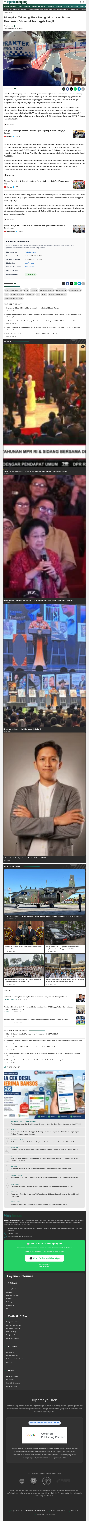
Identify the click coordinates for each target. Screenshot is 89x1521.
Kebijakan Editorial (12, 1322)
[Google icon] (63, 89)
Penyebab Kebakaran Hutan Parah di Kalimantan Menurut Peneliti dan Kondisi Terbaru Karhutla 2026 (43, 314)
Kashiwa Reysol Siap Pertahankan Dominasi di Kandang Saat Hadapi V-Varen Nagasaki (36, 1019)
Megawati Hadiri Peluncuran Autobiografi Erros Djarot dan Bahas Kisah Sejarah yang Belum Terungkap (38, 600)
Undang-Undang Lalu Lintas (13, 298)
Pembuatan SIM (61, 290)
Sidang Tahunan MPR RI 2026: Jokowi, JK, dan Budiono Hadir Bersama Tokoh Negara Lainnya (35, 471)
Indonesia (34, 290)
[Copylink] (83, 89)
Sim (37, 294)
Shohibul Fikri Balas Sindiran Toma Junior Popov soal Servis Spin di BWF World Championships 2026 (44, 1040)
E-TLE (26, 290)
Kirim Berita (10, 1352)
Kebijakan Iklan (11, 1386)
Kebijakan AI (10, 1335)
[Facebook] (67, 89)
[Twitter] (71, 89)
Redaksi (9, 1299)
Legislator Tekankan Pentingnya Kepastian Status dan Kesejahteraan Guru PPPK (41, 1204)
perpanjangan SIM (75, 290)
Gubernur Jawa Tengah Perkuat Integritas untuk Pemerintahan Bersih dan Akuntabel (42, 1142)
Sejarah (9, 1292)
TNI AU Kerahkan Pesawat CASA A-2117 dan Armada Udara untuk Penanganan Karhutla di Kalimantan (44, 916)
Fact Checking (11, 1332)
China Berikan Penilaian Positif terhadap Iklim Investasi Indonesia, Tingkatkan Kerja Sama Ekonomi (43, 1053)
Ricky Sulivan (29, 267)
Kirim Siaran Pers (12, 1355)
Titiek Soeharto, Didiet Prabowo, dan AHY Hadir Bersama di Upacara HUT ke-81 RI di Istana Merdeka (43, 327)
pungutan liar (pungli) (17, 294)
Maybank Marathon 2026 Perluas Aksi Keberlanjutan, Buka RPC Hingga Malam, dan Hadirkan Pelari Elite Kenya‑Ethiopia (38, 1008)
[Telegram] (79, 89)
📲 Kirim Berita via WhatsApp (44, 1258)
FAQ (7, 1308)
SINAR (44, 294)
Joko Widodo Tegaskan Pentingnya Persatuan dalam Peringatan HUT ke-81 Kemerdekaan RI (40, 321)
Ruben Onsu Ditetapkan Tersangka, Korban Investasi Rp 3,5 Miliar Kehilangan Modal (35, 997)
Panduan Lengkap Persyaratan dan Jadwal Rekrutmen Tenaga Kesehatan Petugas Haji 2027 (23, 981)
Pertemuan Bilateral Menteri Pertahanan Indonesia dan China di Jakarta (32, 308)
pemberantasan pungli (47, 290)
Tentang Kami (11, 1289)
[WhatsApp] (75, 89)
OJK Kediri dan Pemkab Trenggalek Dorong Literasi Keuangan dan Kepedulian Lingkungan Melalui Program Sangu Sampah (45, 1133)
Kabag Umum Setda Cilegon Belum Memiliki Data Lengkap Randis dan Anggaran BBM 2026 (62, 948)
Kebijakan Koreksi (12, 1338)
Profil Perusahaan (12, 1295)
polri (6, 294)
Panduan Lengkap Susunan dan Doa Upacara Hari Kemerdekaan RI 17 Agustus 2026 (42, 1186)
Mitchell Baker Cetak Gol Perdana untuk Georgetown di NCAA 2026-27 (32, 1034)
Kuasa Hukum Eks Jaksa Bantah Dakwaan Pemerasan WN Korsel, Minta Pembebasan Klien (44, 1177)
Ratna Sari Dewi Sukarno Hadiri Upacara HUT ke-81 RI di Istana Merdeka (32, 334)
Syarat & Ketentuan (13, 1383)
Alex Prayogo (8, 26)
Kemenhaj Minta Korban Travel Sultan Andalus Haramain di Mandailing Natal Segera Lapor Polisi (65, 981)
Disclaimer (9, 1380)
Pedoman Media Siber (14, 1325)
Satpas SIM (30, 294)
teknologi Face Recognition (57, 294)
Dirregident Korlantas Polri (13, 290)
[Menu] (5, 2)
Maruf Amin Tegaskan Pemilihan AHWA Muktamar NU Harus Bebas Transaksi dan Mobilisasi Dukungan (45, 1195)
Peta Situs (9, 1362)
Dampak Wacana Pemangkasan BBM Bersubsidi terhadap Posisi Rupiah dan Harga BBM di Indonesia (44, 1151)
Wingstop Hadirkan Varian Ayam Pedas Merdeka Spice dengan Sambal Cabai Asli (41, 1168)
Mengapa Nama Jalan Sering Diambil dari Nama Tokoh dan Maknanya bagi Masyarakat (38, 1060)
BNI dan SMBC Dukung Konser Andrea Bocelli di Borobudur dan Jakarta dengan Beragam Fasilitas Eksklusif (44, 1160)
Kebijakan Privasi (12, 1376)
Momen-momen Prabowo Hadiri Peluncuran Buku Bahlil (22, 729)
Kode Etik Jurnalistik (13, 1328)
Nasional (22, 13)
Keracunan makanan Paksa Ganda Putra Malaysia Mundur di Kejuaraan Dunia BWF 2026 (46, 9)
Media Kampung (10, 13)
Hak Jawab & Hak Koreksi (15, 1359)
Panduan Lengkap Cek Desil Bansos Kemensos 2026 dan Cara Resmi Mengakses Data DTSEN (46, 1124)
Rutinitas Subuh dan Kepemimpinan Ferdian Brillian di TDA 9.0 (24, 858)
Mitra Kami (10, 1305)
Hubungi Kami (11, 1302)
